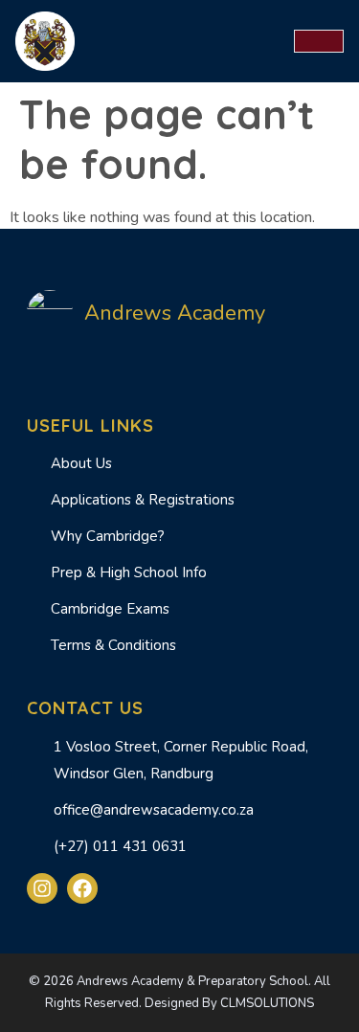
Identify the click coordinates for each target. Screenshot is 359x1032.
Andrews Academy (174, 313)
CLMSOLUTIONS (267, 1003)
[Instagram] (42, 888)
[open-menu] (319, 41)
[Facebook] (82, 888)
